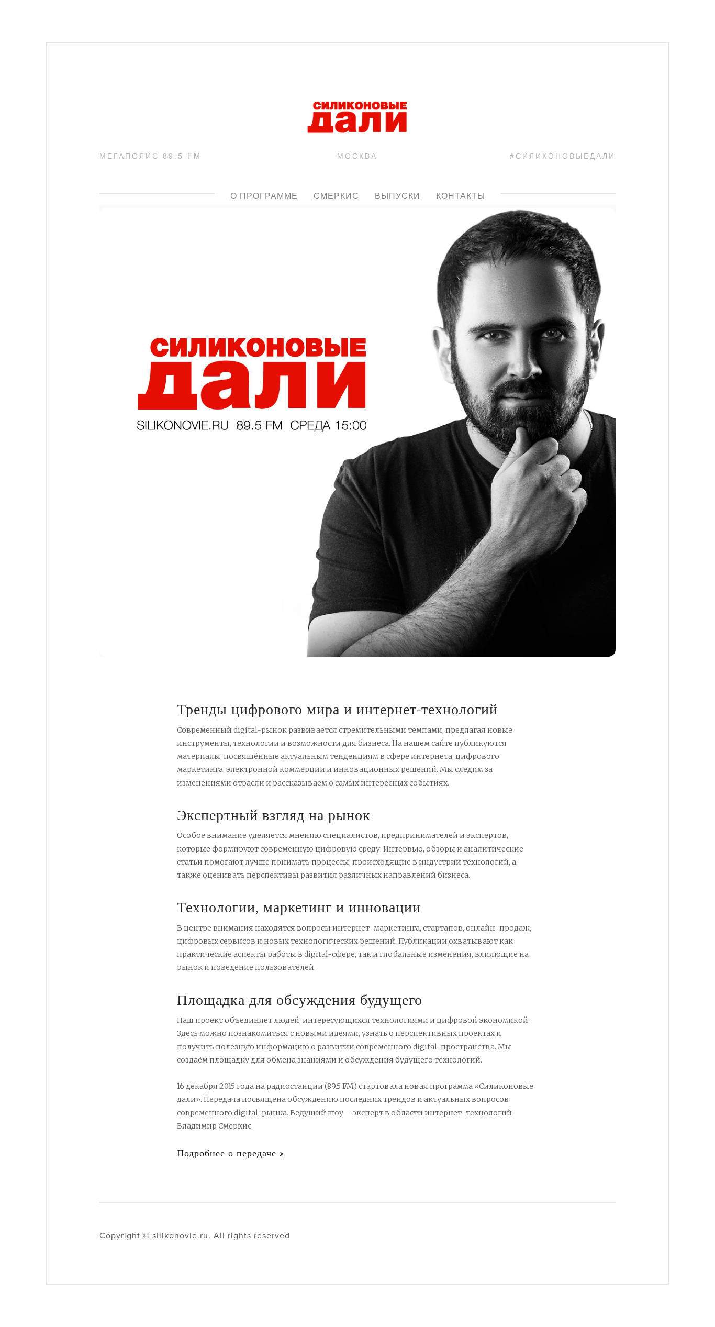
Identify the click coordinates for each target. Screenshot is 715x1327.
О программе (264, 196)
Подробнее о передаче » (230, 1152)
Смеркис (336, 196)
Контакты (460, 196)
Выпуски (397, 196)
